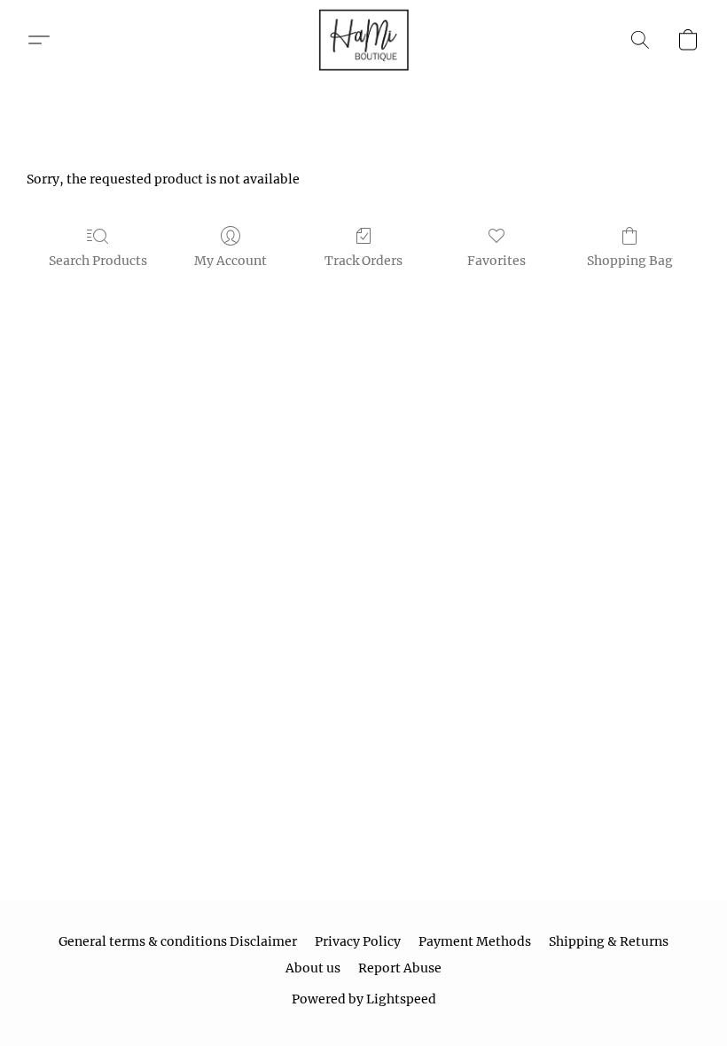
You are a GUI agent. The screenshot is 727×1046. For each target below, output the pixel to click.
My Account (230, 261)
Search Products (98, 261)
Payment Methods (474, 941)
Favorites (496, 261)
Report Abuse (400, 968)
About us (312, 968)
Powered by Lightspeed (364, 999)
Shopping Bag (630, 261)
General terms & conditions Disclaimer (178, 941)
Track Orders (363, 261)
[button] (363, 40)
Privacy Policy (358, 941)
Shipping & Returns (608, 941)
